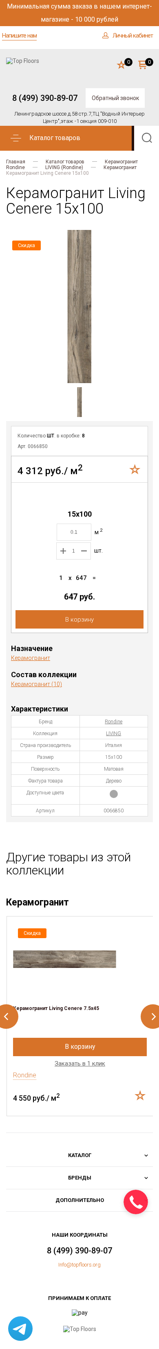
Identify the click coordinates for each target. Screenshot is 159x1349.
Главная (15, 162)
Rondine (15, 167)
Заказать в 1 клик (80, 1063)
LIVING (113, 733)
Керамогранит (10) (36, 684)
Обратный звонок (115, 98)
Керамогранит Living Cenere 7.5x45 (56, 1008)
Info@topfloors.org (79, 1265)
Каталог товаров (65, 162)
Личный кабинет (133, 35)
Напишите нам (19, 35)
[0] (121, 65)
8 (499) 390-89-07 (44, 98)
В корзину (79, 619)
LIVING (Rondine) (64, 167)
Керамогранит (121, 162)
